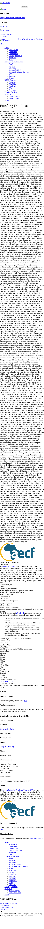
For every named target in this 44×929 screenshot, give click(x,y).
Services (12, 66)
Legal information (6, 907)
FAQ (11, 74)
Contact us (4, 909)
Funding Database (11, 92)
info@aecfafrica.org (7, 747)
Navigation (40, 39)
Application (13, 86)
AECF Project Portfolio (8, 681)
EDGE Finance (10, 80)
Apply (2, 18)
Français (9, 34)
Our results (9, 18)
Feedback (12, 76)
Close (2, 44)
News (11, 60)
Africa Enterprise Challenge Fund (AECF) (18, 790)
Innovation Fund (9, 566)
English (3, 34)
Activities (12, 82)
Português (3, 36)
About (7, 48)
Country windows (15, 56)
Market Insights (14, 96)
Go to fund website (7, 729)
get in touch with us (37, 838)
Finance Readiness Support (18, 72)
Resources (8, 94)
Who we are (13, 50)
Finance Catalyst (15, 70)
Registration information (8, 903)
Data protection (5, 905)
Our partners (13, 54)
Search (20, 39)
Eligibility (12, 68)
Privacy (11, 78)
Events (7, 100)
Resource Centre (19, 18)
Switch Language (29, 39)
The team (12, 58)
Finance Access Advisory (14, 62)
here (25, 701)
